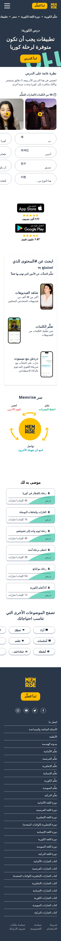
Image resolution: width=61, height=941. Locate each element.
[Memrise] (54, 6)
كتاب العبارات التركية (45, 912)
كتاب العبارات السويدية (45, 905)
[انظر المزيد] (7, 6)
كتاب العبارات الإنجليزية (44, 883)
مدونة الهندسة (49, 744)
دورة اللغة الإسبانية (47, 832)
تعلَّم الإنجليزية (49, 766)
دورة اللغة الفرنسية (46, 810)
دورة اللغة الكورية (30, 16)
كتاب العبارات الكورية (45, 898)
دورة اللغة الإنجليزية (46, 817)
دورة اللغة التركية (47, 854)
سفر (14, 16)
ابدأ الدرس (30, 58)
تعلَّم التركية (51, 795)
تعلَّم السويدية (50, 788)
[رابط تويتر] (34, 710)
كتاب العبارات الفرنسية (44, 868)
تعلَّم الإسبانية (50, 773)
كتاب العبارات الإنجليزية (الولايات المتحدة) (35, 876)
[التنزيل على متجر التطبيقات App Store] (30, 208)
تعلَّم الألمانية (50, 751)
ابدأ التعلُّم (40, 5)
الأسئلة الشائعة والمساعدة (43, 729)
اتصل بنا (53, 722)
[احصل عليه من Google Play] (30, 228)
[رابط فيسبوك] (43, 710)
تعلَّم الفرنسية (49, 758)
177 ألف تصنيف (30, 219)
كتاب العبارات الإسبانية (45, 890)
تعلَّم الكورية (50, 16)
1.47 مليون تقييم (30, 239)
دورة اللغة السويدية (47, 846)
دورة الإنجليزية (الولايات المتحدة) (40, 824)
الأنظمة (53, 736)
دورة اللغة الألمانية (47, 802)
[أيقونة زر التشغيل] (40, 114)
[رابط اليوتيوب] (26, 710)
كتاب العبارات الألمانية (45, 861)
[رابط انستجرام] (17, 710)
